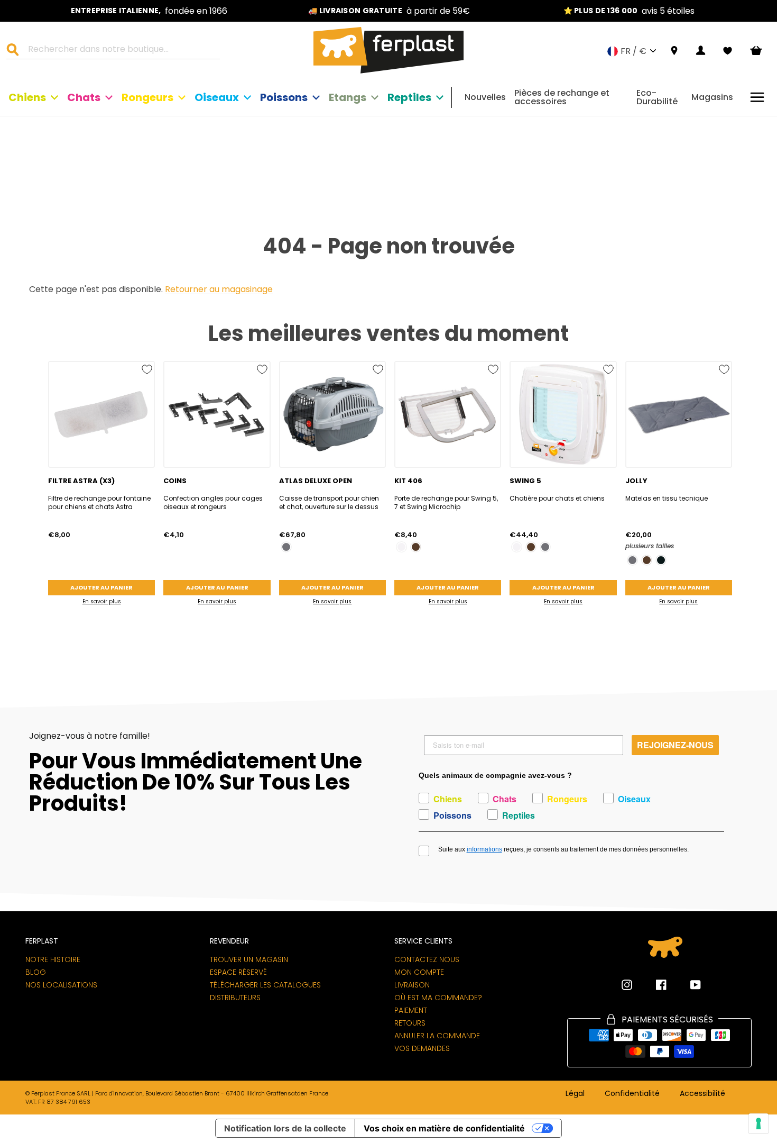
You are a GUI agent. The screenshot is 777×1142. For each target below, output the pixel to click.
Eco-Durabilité (657, 97)
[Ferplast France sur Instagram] (627, 984)
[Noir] (661, 560)
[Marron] (416, 547)
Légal (575, 1094)
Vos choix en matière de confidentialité (444, 1128)
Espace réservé (238, 972)
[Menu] (757, 97)
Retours (410, 1023)
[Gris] (286, 547)
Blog (35, 972)
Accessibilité (702, 1094)
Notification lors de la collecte (285, 1128)
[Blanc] (401, 547)
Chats (83, 97)
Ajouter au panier (101, 587)
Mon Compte (419, 972)
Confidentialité (632, 1094)
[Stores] (674, 51)
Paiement (410, 1010)
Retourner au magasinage (219, 289)
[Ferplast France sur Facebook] (653, 984)
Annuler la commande (437, 1036)
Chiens (27, 97)
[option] (149, 10)
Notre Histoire (52, 959)
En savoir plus (101, 601)
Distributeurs (235, 997)
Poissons (284, 97)
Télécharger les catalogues (265, 985)
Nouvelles (485, 97)
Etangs (347, 97)
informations (484, 849)
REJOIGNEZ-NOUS (675, 745)
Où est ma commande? (438, 997)
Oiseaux (217, 97)
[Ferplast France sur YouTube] (687, 984)
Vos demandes (422, 1048)
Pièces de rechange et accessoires (561, 97)
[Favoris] (727, 51)
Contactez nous (426, 959)
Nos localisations (61, 985)
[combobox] (120, 51)
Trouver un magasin (249, 959)
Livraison (412, 985)
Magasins (712, 97)
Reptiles (409, 97)
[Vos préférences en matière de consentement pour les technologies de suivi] (758, 1123)
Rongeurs (147, 97)
